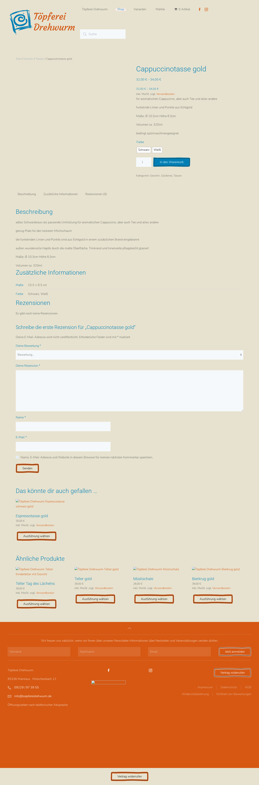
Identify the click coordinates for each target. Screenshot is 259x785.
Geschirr (29, 59)
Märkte (160, 9)
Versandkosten (165, 94)
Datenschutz (229, 687)
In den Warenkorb (172, 162)
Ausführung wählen (36, 536)
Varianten (140, 9)
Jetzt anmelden (235, 652)
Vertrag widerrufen (232, 673)
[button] (129, 628)
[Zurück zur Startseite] (44, 22)
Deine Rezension (28, 366)
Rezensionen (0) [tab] (96, 194)
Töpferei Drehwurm (95, 9)
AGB (248, 687)
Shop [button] (120, 9)
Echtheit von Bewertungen (234, 694)
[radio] (144, 150)
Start (19, 59)
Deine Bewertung (28, 346)
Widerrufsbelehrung (195, 694)
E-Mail (21, 437)
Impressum (205, 687)
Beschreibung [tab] (27, 194)
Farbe (140, 142)
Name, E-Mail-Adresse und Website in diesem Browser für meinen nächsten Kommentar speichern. (87, 457)
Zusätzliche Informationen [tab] (60, 194)
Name (21, 417)
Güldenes (166, 175)
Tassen (40, 59)
